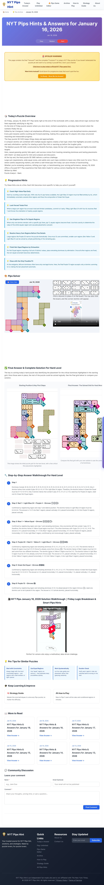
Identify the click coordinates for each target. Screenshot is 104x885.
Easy (41, 41)
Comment (8, 789)
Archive (67, 3)
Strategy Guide (85, 4)
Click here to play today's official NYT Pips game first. (52, 66)
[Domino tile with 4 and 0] (76, 288)
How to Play (75, 4)
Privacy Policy (61, 880)
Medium (52, 41)
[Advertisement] (52, 98)
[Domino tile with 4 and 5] (94, 282)
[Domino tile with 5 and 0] (76, 282)
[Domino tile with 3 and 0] (85, 293)
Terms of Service (75, 880)
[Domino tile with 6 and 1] (66, 293)
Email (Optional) (58, 780)
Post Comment (91, 807)
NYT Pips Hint (21, 878)
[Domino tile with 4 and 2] (94, 293)
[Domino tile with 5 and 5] (66, 288)
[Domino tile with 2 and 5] (57, 293)
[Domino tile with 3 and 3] (85, 282)
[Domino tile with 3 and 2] (66, 282)
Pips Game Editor (53, 4)
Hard (62, 41)
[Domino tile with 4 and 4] (76, 293)
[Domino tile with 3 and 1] (85, 288)
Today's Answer (26, 4)
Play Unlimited (38, 4)
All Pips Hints (42, 867)
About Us (96, 4)
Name (6, 780)
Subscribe (96, 840)
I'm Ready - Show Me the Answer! (52, 76)
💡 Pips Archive (18, 12)
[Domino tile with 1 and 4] (57, 288)
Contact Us (58, 841)
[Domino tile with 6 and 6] (94, 288)
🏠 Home (6, 12)
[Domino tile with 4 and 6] (57, 282)
